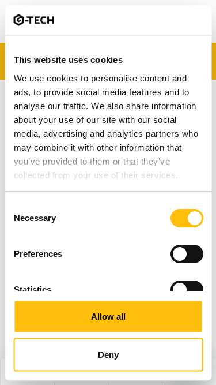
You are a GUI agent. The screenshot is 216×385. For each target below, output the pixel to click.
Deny (108, 354)
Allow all (108, 317)
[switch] (186, 254)
